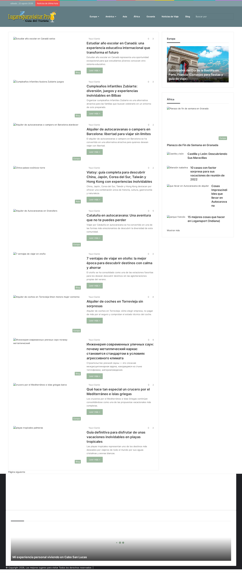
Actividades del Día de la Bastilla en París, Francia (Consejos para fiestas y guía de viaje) (196, 74)
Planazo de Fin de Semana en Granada (192, 145)
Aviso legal (16, 486)
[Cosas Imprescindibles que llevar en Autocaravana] (188, 198)
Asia (124, 16)
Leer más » (94, 70)
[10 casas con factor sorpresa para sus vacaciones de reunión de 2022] (177, 173)
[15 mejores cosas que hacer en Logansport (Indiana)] (176, 221)
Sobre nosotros (19, 502)
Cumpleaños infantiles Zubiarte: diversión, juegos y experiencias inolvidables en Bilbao (112, 90)
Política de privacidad (21, 497)
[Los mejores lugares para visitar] (33, 16)
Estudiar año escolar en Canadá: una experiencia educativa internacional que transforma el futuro (118, 47)
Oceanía (150, 16)
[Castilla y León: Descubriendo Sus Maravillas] (175, 158)
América (109, 16)
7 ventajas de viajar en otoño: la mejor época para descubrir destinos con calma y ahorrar (119, 263)
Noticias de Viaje (170, 16)
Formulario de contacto (23, 491)
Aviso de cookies (19, 480)
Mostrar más (173, 230)
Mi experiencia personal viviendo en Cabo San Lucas (50, 557)
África (136, 16)
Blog (187, 16)
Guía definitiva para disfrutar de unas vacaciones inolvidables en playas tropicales (116, 437)
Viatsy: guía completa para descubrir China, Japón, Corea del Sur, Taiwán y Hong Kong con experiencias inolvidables (119, 177)
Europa (93, 16)
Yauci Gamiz (94, 38)
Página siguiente (16, 472)
